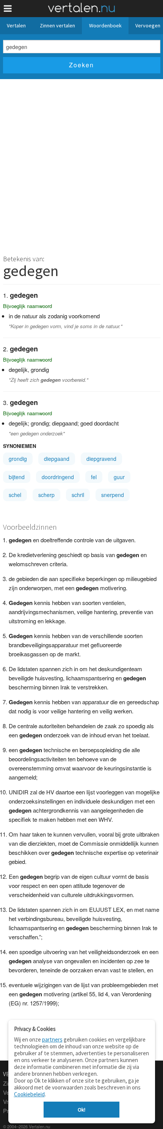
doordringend (58, 477)
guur (119, 477)
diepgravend (101, 458)
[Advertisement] (81, 164)
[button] (8, 8)
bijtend (17, 477)
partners (52, 1039)
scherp (46, 495)
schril (78, 495)
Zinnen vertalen (57, 25)
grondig (18, 458)
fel (94, 477)
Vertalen (16, 25)
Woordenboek (105, 25)
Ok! (81, 1109)
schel (15, 495)
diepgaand (56, 458)
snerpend (112, 495)
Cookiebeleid (29, 1094)
